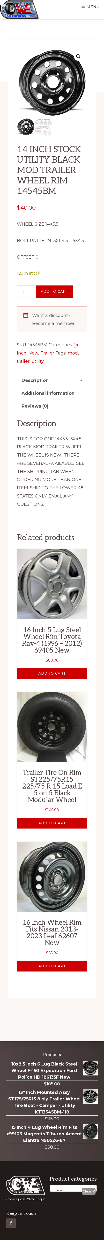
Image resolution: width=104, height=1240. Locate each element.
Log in (40, 1199)
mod (73, 353)
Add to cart (54, 291)
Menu (93, 6)
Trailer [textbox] (58, 1190)
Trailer (47, 353)
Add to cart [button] (52, 673)
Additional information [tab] (48, 393)
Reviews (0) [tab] (35, 406)
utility (38, 361)
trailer (23, 361)
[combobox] (73, 1188)
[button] (78, 56)
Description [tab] (35, 380)
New (33, 353)
